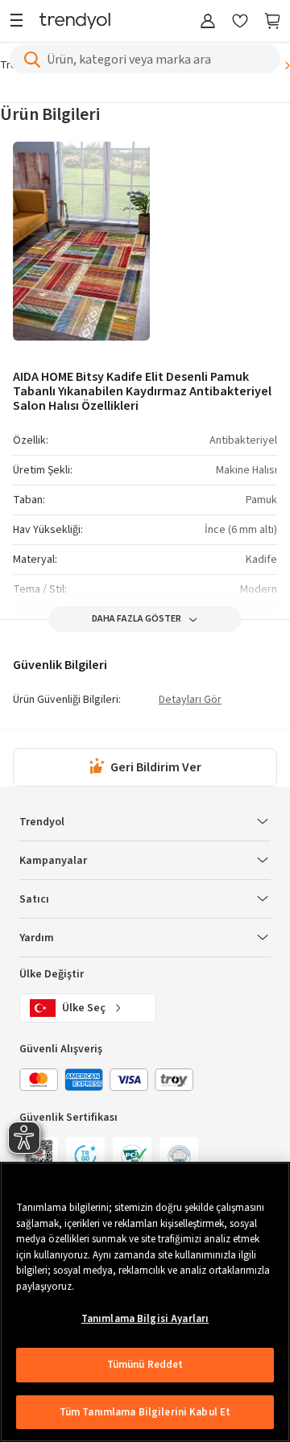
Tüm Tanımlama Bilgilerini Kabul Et (145, 1412)
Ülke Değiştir (51, 974)
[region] (145, 1302)
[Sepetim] (272, 22)
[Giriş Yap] (208, 22)
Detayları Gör (190, 700)
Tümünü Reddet (145, 1364)
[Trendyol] (74, 22)
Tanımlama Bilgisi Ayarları (145, 1319)
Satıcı (34, 899)
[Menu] (20, 22)
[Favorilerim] (240, 22)
